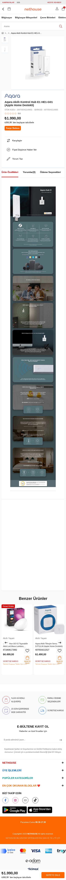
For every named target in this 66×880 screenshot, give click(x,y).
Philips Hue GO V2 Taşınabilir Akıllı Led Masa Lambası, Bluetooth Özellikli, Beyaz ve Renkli (15, 645)
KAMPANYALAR (8, 2)
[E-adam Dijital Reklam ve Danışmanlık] (33, 860)
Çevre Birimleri (47, 17)
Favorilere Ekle (27, 650)
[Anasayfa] (5, 33)
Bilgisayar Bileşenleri (26, 17)
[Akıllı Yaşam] (8, 33)
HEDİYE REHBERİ (54, 2)
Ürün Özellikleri (10, 172)
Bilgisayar (7, 17)
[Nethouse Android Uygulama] (14, 810)
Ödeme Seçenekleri (50, 172)
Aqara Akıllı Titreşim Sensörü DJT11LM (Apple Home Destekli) (49, 645)
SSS (18, 2)
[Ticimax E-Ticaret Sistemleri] (33, 869)
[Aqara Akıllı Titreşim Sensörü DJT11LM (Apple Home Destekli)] (49, 619)
